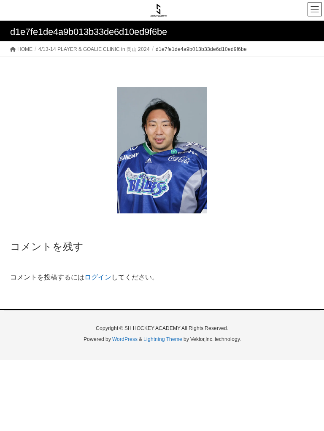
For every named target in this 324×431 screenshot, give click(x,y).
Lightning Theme (162, 339)
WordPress (125, 339)
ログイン (97, 277)
